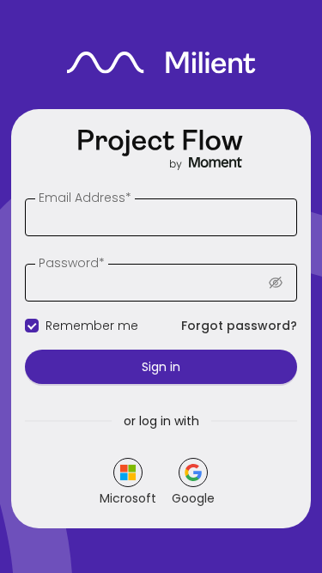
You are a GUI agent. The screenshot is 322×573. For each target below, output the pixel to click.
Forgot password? (239, 325)
